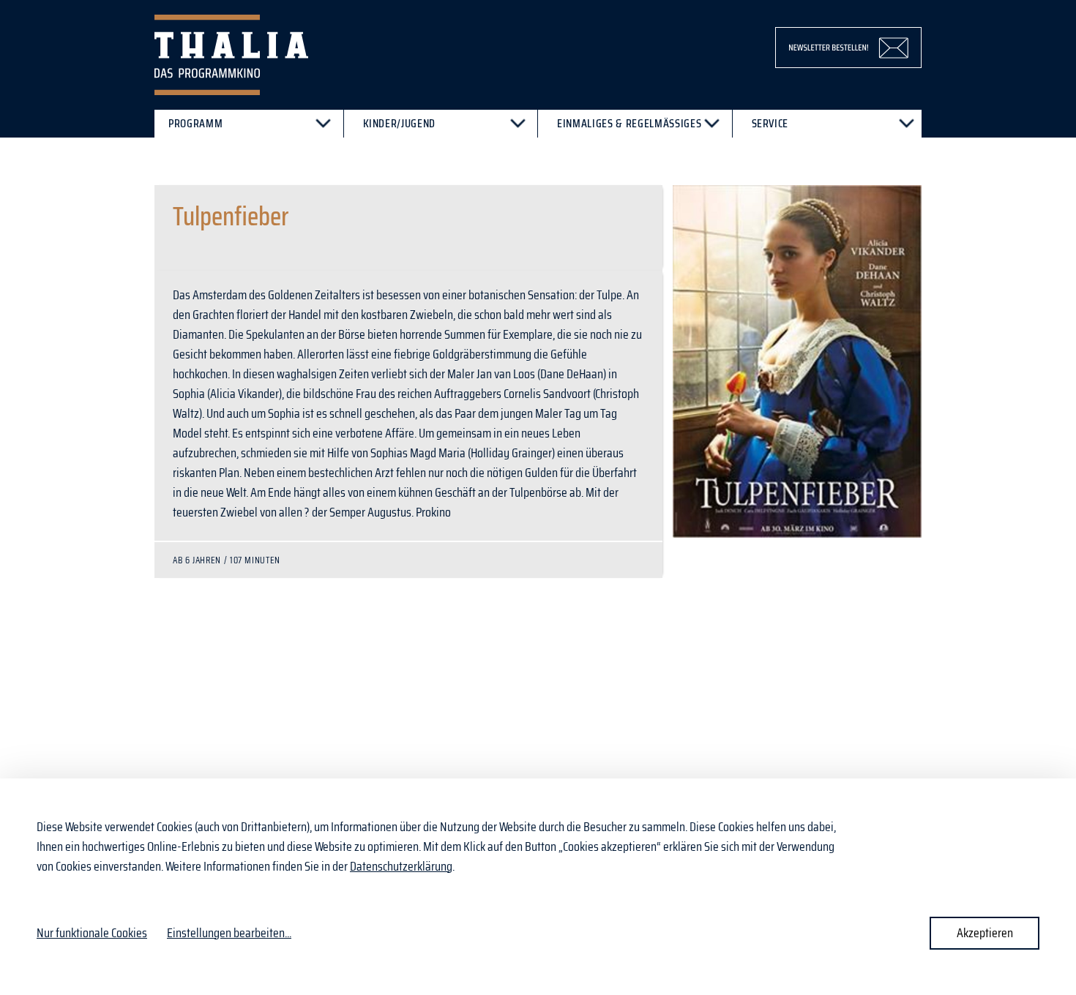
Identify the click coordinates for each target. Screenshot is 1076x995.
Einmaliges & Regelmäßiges (629, 123)
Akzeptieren (985, 933)
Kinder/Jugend (399, 123)
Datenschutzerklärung (401, 866)
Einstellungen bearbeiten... (229, 933)
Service (770, 123)
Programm (195, 123)
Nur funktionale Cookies (92, 933)
